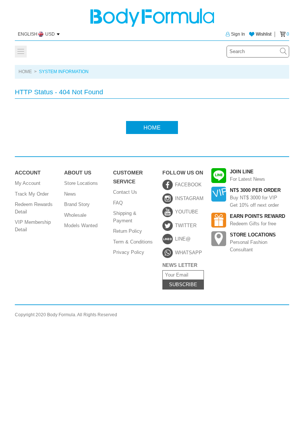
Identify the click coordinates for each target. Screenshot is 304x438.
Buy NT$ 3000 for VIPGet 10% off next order (255, 197)
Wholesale (75, 215)
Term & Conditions (133, 242)
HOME (25, 71)
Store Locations (81, 183)
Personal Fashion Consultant (253, 242)
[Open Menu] (21, 52)
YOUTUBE (186, 212)
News (70, 194)
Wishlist (263, 34)
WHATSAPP (188, 252)
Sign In (238, 34)
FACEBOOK (188, 184)
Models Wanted (81, 225)
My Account (27, 183)
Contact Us (125, 192)
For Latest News (247, 175)
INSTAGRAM (189, 198)
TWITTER (185, 225)
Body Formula (152, 17)
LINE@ (183, 239)
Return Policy (127, 231)
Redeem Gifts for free (257, 219)
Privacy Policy (128, 252)
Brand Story (77, 204)
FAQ (118, 203)
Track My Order (32, 194)
